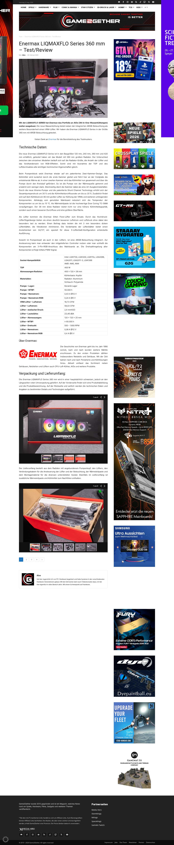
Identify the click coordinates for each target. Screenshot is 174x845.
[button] (5, 839)
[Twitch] (145, 2)
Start (20, 36)
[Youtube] (153, 2)
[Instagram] (128, 2)
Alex (23, 55)
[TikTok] (140, 2)
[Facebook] (123, 2)
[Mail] (132, 2)
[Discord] (119, 2)
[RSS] (136, 2)
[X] (149, 2)
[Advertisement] (134, 102)
